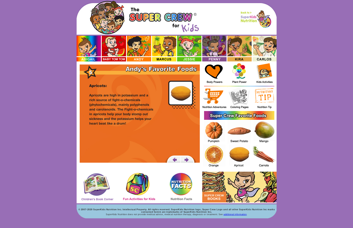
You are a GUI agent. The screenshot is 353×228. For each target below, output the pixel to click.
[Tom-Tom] (114, 48)
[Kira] (239, 48)
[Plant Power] (239, 73)
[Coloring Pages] (239, 99)
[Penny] (214, 48)
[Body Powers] (214, 73)
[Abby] (89, 48)
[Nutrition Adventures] (214, 99)
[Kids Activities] (264, 73)
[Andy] (139, 48)
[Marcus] (164, 48)
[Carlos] (264, 48)
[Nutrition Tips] (264, 99)
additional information (235, 214)
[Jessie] (189, 48)
